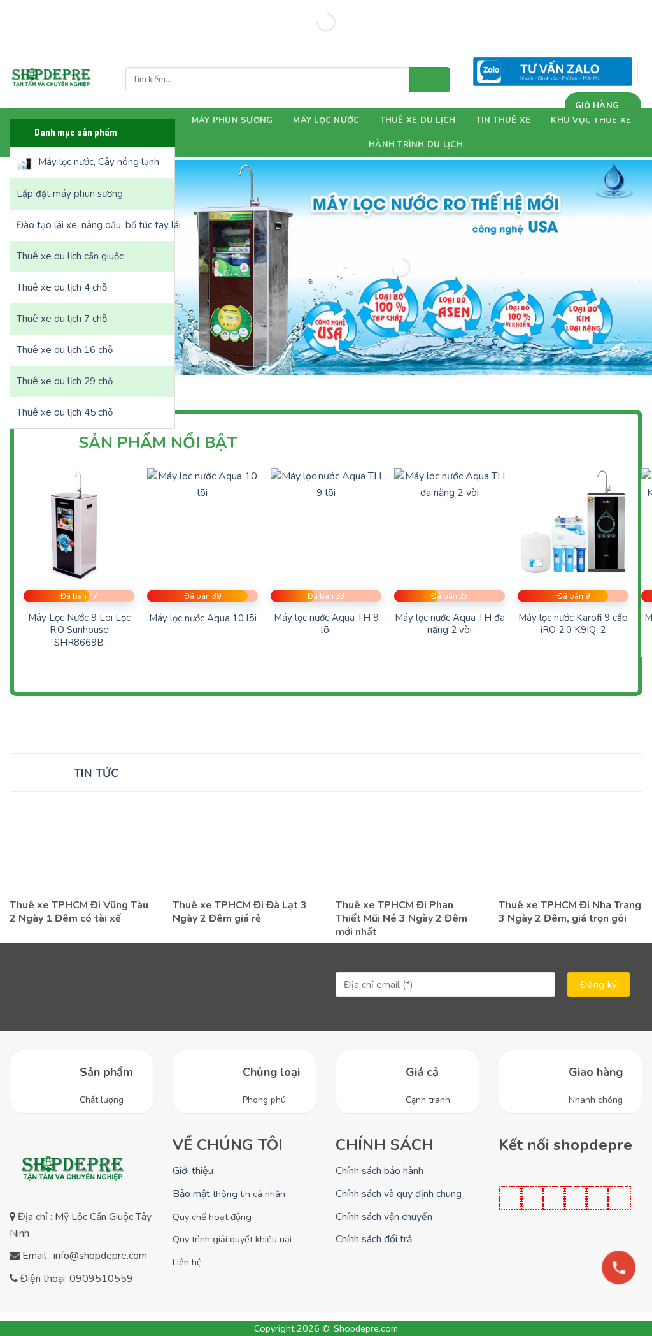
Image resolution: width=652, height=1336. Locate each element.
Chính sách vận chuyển (384, 1217)
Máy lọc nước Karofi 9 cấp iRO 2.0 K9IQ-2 (573, 624)
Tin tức (96, 773)
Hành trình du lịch (416, 144)
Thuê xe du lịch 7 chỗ (62, 318)
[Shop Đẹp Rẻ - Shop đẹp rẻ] (52, 79)
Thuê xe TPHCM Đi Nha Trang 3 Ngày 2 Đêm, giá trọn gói (570, 912)
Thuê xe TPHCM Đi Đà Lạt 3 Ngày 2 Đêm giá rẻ (240, 912)
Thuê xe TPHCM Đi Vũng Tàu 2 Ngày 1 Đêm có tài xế (79, 912)
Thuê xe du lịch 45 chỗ (65, 412)
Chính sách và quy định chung (399, 1194)
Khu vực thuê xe (591, 120)
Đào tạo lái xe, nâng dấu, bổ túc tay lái (95, 225)
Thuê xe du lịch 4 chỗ (62, 287)
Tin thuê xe (503, 120)
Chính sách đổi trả (374, 1239)
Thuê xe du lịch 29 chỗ (65, 381)
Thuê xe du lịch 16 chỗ (65, 350)
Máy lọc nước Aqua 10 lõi (203, 619)
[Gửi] (429, 79)
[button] (603, 105)
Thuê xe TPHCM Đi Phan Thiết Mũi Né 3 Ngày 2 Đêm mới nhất (401, 918)
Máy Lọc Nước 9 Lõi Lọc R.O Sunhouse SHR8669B (79, 630)
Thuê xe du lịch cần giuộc (70, 256)
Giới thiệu (193, 1171)
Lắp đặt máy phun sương (70, 193)
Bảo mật (229, 1194)
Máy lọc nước (326, 120)
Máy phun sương (232, 120)
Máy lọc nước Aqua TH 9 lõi (326, 624)
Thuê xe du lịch (418, 120)
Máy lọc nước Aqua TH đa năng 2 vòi (450, 624)
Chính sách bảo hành (379, 1171)
